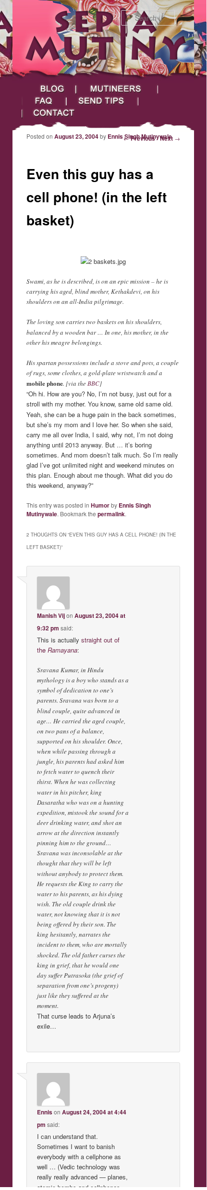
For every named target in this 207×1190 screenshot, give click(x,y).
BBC (93, 383)
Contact (61, 113)
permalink (111, 514)
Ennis (44, 1112)
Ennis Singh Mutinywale (140, 136)
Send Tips (102, 101)
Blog (49, 89)
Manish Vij (51, 615)
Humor (100, 505)
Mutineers (117, 89)
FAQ (44, 101)
